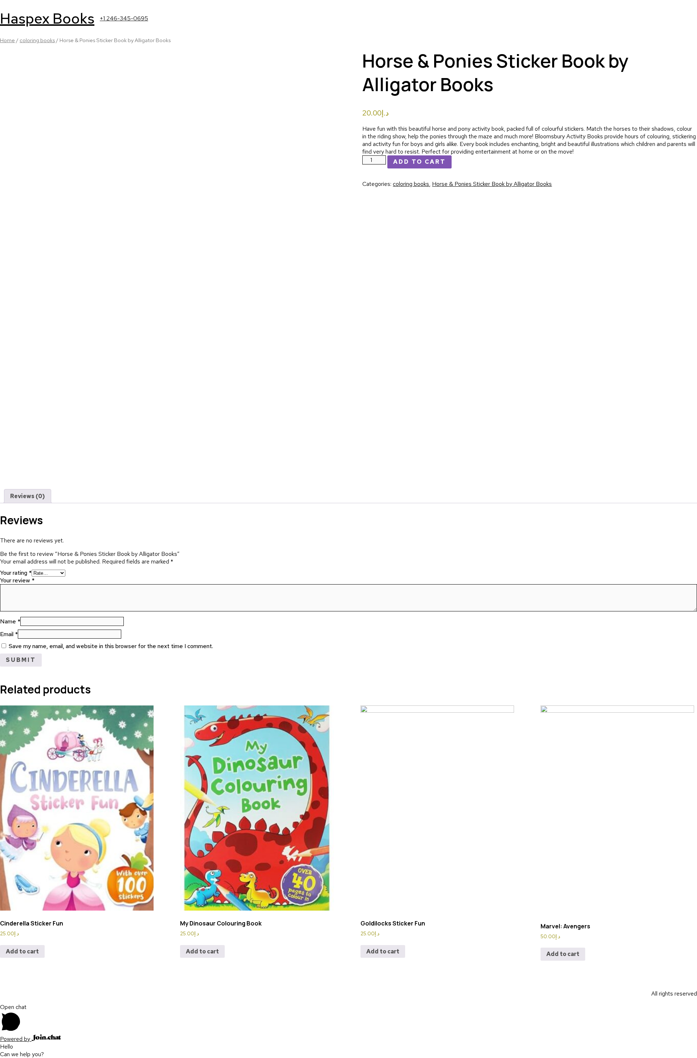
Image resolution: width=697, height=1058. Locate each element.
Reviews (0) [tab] (27, 496)
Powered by (16, 1039)
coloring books (37, 40)
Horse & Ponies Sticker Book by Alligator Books (492, 184)
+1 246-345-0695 (124, 18)
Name (10, 621)
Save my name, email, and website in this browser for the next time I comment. (111, 646)
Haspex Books (47, 18)
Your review (17, 580)
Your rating (16, 573)
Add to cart (419, 162)
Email (9, 634)
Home (7, 40)
